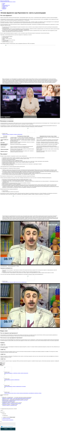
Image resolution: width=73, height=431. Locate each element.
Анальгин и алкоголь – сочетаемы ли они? (9, 405)
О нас (3, 4)
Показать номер (12, 417)
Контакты (4, 8)
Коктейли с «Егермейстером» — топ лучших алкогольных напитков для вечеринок (16, 398)
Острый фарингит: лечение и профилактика (11, 379)
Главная (3, 3)
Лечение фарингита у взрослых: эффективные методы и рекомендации (14, 282)
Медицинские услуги (6, 5)
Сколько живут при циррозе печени (8, 401)
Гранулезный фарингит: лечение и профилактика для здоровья (15, 386)
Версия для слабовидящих (4, 0)
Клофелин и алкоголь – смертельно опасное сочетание (11, 403)
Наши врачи (4, 7)
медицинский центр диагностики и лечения (7, 1)
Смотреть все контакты (6, 418)
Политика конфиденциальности (7, 419)
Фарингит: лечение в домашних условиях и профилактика (12, 134)
